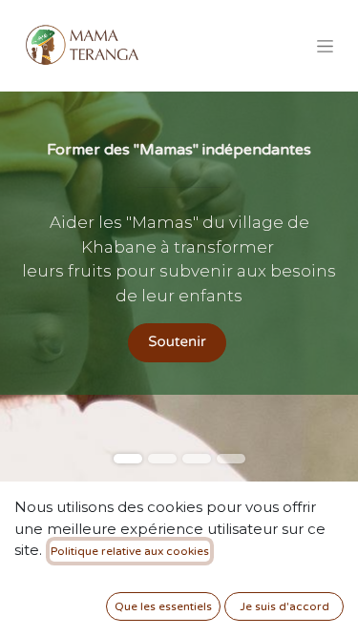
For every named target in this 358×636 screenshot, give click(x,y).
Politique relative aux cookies (130, 551)
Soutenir (176, 342)
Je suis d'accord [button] (284, 606)
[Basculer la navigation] (325, 46)
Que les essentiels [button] (163, 606)
